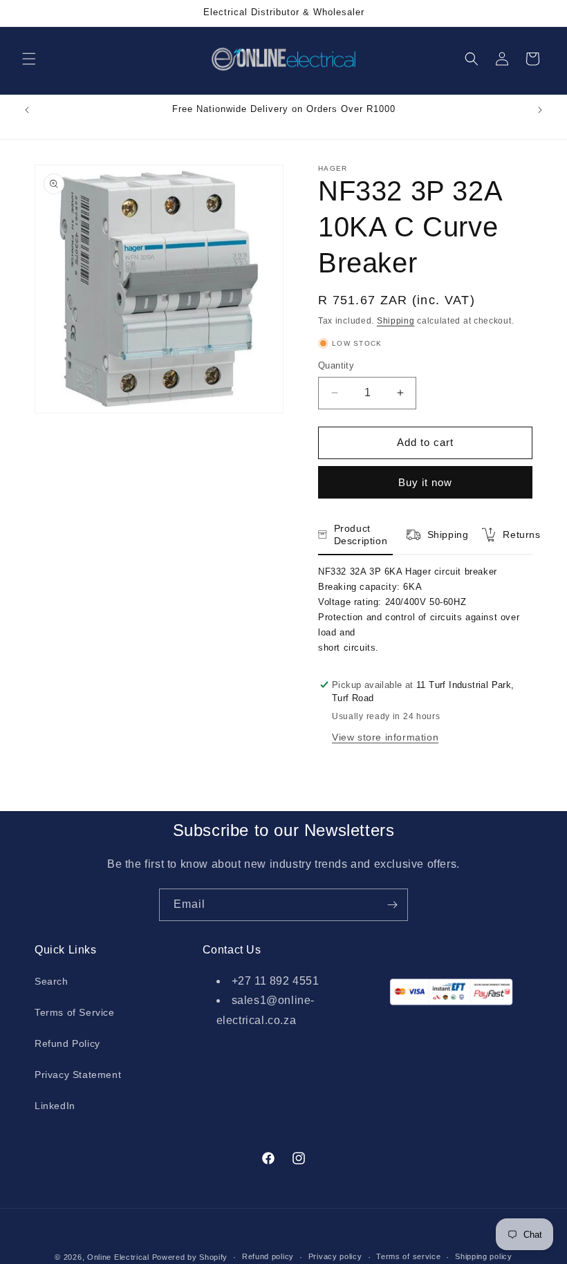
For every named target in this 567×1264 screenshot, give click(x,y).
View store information (385, 737)
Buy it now (425, 482)
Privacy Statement (78, 1074)
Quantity (336, 365)
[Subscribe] (392, 905)
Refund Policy (67, 1043)
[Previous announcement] (27, 110)
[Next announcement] (540, 110)
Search (51, 981)
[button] (29, 59)
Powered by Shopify (190, 1257)
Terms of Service (75, 1012)
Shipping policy (483, 1256)
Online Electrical (118, 1257)
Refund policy (268, 1256)
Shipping (396, 321)
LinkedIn (55, 1105)
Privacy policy (335, 1256)
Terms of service (408, 1256)
